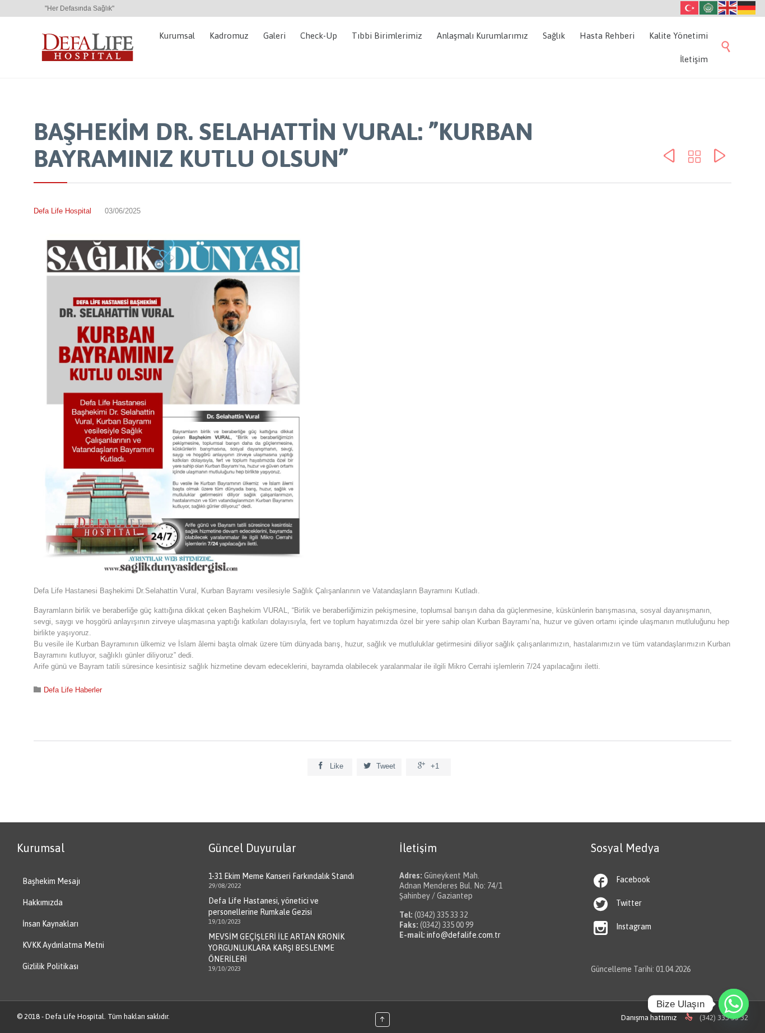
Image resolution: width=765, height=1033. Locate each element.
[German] (747, 7)
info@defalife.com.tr (464, 934)
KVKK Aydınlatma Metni (63, 945)
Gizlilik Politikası (50, 966)
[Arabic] (709, 7)
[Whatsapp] (734, 1004)
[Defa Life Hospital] (88, 47)
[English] (728, 7)
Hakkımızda (42, 902)
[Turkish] (689, 7)
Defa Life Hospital (62, 211)
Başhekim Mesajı (51, 881)
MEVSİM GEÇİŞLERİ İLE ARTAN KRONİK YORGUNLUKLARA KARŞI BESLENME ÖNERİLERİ (276, 948)
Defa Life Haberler (73, 690)
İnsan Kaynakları (50, 923)
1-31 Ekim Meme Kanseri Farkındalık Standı (281, 876)
